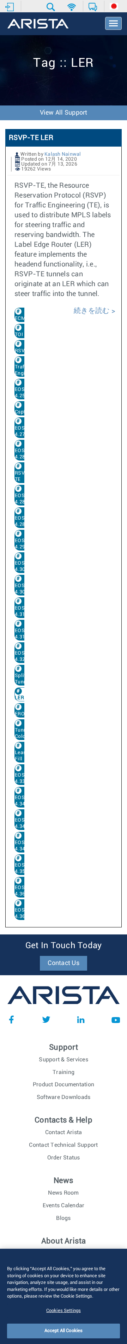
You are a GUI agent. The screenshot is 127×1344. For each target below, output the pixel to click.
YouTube (115, 1019)
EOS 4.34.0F (23, 800)
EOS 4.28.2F (23, 521)
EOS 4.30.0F (23, 566)
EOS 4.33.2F (23, 778)
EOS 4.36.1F (23, 913)
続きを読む (92, 310)
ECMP (22, 318)
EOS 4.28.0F (23, 453)
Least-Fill (22, 755)
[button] (52, 7)
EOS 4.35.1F (23, 868)
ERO (20, 714)
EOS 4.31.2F (23, 633)
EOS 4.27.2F (23, 431)
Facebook (11, 1019)
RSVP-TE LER (31, 137)
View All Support (63, 113)
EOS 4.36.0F (23, 890)
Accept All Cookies (63, 1331)
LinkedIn (81, 1019)
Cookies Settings (63, 1310)
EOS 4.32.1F (23, 656)
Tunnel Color (23, 733)
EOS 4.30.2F (23, 588)
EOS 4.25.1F (23, 392)
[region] (63, 1296)
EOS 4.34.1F (23, 823)
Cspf (20, 412)
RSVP (21, 350)
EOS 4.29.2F (23, 543)
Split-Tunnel (23, 678)
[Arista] (38, 24)
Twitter (46, 1019)
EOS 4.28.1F (23, 498)
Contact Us (63, 963)
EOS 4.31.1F (23, 611)
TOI (19, 334)
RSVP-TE (22, 476)
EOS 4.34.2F (23, 845)
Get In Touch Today (63, 945)
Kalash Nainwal (62, 154)
